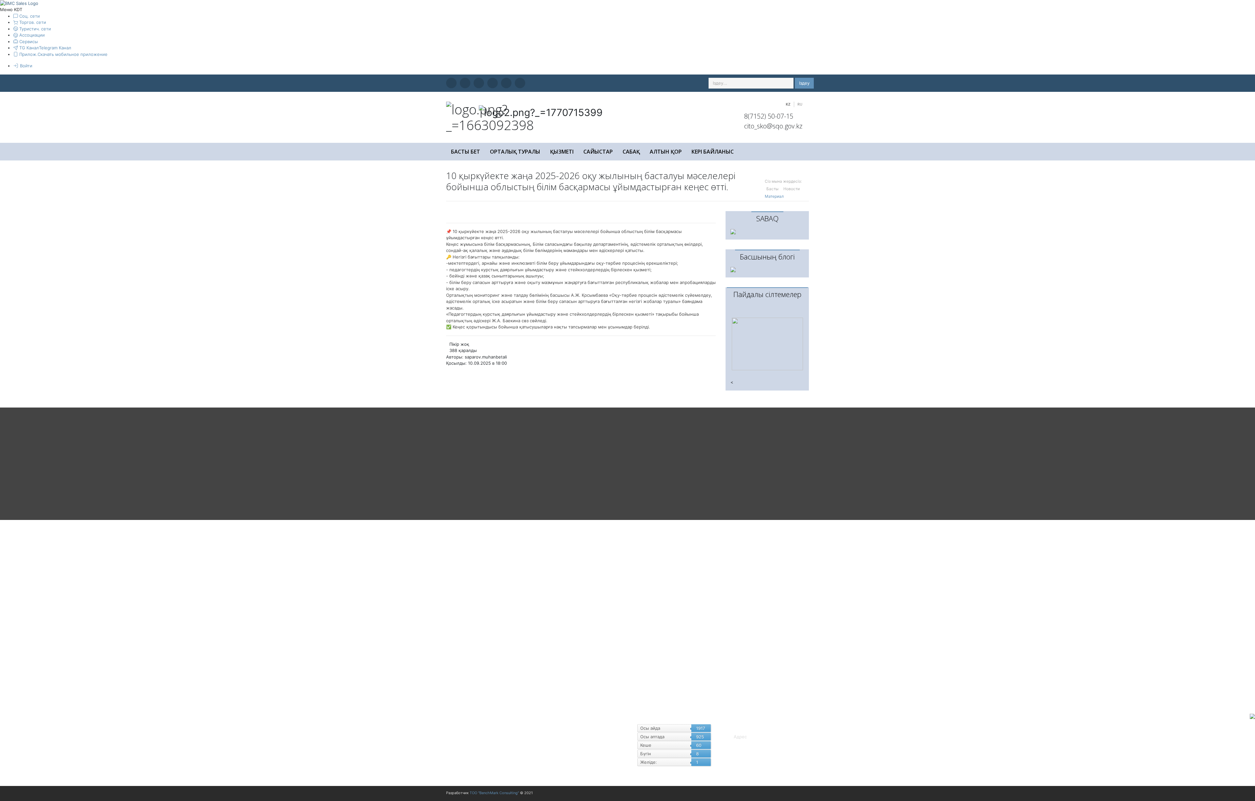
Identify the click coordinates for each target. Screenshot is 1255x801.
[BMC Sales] (19, 3)
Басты (772, 188)
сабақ (631, 151)
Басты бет (465, 151)
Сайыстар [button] (598, 151)
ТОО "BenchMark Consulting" (494, 793)
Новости (791, 188)
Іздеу (804, 83)
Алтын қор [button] (666, 151)
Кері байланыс (713, 151)
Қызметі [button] (562, 151)
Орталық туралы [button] (515, 151)
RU (799, 104)
